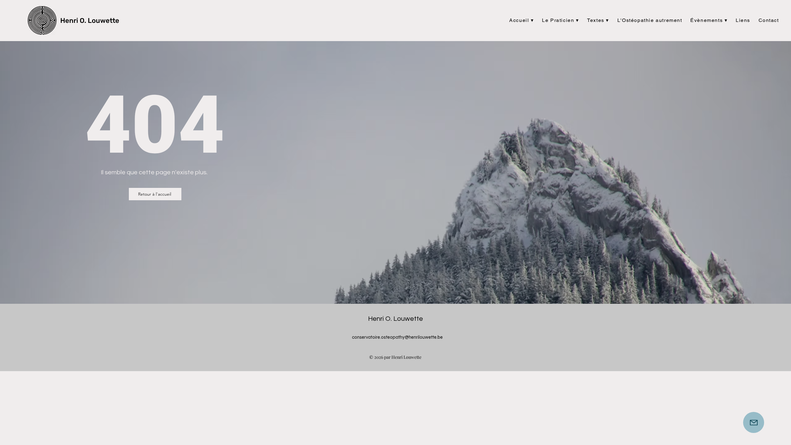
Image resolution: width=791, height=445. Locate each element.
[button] (521, 20)
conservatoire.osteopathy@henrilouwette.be (397, 337)
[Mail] (753, 422)
